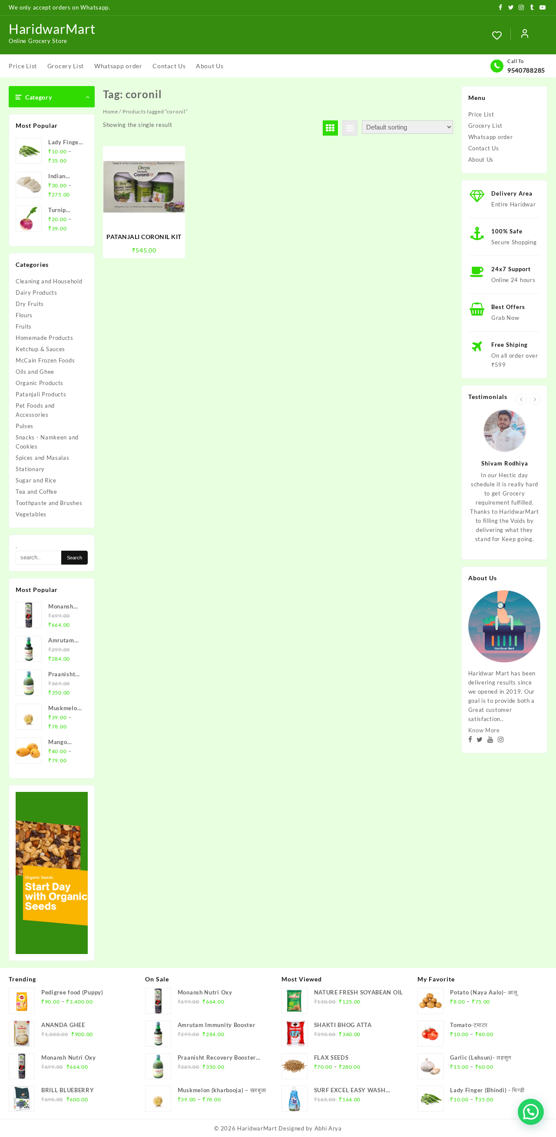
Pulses (24, 425)
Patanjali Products (41, 394)
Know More (484, 730)
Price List (481, 114)
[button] (531, 1112)
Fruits (24, 326)
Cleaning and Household (49, 281)
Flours (24, 315)
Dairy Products (36, 292)
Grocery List (485, 125)
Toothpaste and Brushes (49, 502)
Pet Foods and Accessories (35, 410)
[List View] (349, 128)
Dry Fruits (30, 303)
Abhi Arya (328, 1128)
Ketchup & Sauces (40, 349)
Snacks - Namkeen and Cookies (47, 442)
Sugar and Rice (36, 480)
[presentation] (521, 399)
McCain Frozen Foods (45, 360)
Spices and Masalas (43, 457)
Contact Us (483, 148)
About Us (481, 159)
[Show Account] (525, 35)
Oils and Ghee (35, 371)
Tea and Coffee (36, 491)
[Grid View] (330, 128)
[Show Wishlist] (501, 35)
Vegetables (31, 514)
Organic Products (39, 382)
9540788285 (526, 70)
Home (110, 111)
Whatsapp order (490, 136)
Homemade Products (44, 337)
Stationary (30, 468)
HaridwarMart (52, 29)
